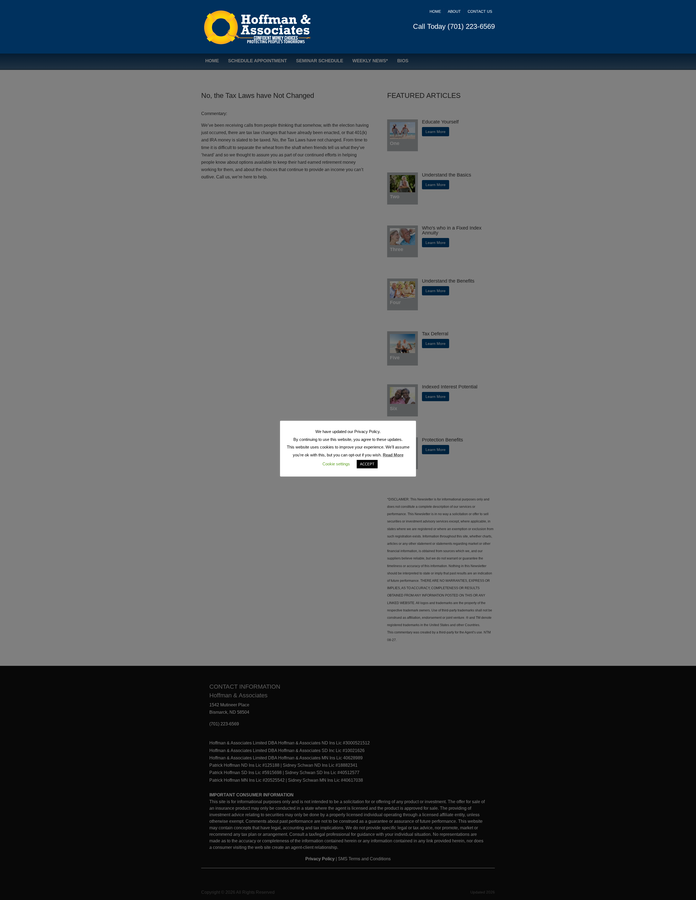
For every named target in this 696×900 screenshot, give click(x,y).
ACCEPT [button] (367, 464)
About (454, 11)
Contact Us (480, 11)
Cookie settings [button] (336, 464)
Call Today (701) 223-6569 (454, 26)
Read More (393, 455)
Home (435, 11)
